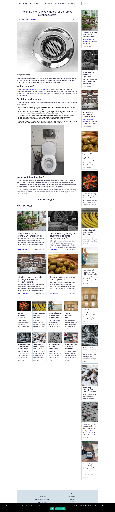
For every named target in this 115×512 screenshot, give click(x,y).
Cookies (62, 3)
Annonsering (48, 3)
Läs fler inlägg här (47, 199)
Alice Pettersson (23, 293)
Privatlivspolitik (60, 508)
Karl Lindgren (54, 293)
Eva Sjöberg (53, 250)
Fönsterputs (93, 431)
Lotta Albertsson (31, 19)
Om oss (56, 3)
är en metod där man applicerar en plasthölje (35, 89)
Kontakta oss (71, 3)
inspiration (75, 19)
